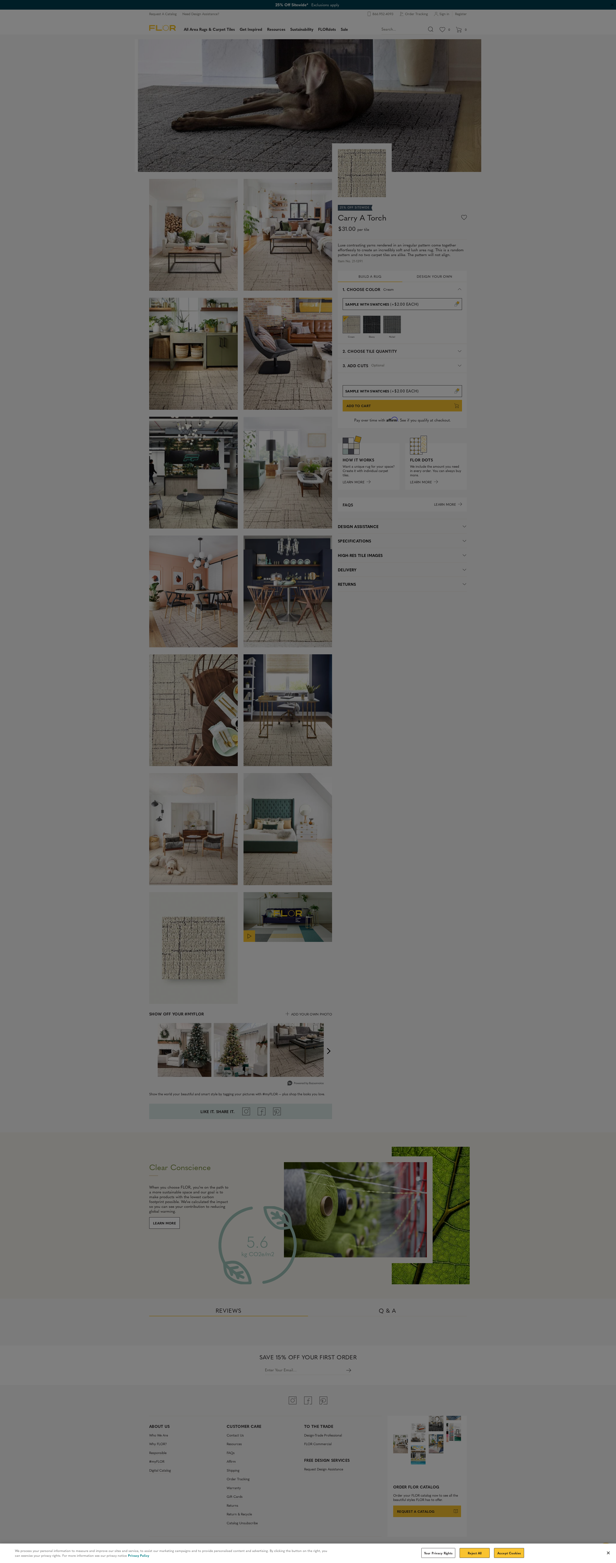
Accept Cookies (509, 1552)
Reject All (474, 1552)
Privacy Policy (138, 1555)
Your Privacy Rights (438, 1552)
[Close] (608, 1553)
